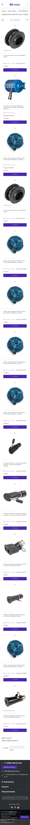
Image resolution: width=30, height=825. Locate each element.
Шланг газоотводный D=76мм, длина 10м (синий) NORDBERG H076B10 (14, 666)
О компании (8, 782)
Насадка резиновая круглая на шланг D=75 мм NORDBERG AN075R (14, 716)
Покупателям (8, 792)
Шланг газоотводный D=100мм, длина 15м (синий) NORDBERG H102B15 (14, 362)
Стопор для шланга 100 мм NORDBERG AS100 (14, 211)
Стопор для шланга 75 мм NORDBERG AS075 (14, 56)
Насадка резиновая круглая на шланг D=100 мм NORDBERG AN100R (14, 615)
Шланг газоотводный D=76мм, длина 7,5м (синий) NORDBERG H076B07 (14, 158)
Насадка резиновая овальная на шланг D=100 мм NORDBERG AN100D (14, 564)
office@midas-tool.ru (12, 771)
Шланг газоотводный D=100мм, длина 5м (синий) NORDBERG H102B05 (14, 312)
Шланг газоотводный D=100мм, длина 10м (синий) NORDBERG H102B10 (14, 413)
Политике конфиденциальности (7, 821)
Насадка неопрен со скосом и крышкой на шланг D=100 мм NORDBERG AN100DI (14, 464)
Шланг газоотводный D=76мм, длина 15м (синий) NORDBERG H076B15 (14, 261)
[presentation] (1, 748)
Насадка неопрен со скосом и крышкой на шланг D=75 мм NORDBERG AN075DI (14, 514)
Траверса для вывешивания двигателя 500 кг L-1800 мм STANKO (17, 748)
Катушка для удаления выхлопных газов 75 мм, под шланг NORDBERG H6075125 (13, 107)
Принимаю (24, 817)
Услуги (5, 787)
